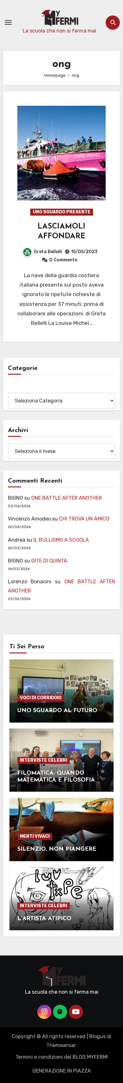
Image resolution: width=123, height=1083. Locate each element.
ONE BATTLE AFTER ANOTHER (66, 498)
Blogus (97, 1036)
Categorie (19, 388)
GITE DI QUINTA (49, 561)
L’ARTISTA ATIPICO (44, 919)
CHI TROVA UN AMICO (84, 519)
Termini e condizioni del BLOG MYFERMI (61, 1057)
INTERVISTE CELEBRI (43, 760)
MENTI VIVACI (35, 836)
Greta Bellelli (48, 251)
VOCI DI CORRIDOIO (41, 697)
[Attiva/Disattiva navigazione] (8, 22)
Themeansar (61, 1045)
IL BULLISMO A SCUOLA (61, 540)
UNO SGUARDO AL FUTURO (57, 711)
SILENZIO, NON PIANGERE (56, 849)
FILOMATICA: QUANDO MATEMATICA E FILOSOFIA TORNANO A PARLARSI (56, 780)
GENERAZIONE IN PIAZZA (61, 1071)
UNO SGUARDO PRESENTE (62, 212)
